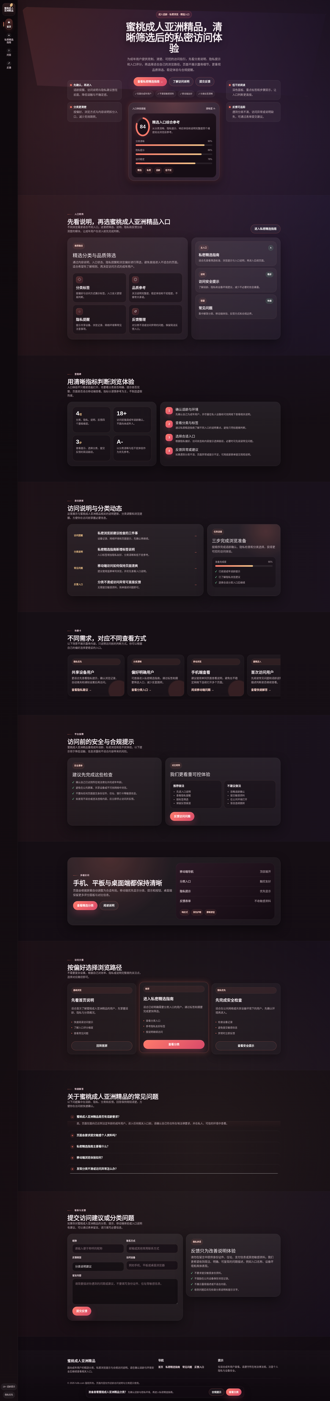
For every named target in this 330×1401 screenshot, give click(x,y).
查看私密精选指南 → (150, 81)
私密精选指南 (173, 1367)
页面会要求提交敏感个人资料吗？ (97, 1135)
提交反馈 (204, 81)
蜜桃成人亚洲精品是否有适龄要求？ (99, 1116)
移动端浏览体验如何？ (90, 1157)
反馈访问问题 (182, 816)
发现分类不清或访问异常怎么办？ (97, 1168)
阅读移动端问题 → (202, 689)
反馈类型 (76, 1257)
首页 (160, 1367)
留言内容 (76, 1275)
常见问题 (187, 1367)
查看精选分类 (85, 905)
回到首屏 (101, 1045)
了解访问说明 (181, 81)
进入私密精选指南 (266, 228)
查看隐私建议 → (82, 689)
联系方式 (130, 1240)
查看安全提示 (246, 1045)
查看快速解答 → (261, 689)
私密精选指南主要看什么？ (93, 1146)
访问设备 (130, 1257)
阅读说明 (108, 905)
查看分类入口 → (141, 689)
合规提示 (216, 1392)
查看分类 (173, 1044)
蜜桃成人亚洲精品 (9, 9)
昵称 (74, 1240)
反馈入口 (199, 1367)
